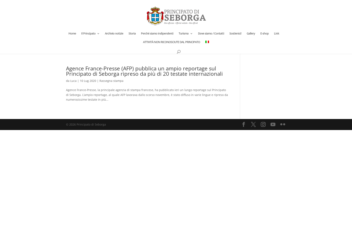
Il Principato (88, 33)
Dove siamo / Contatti (211, 33)
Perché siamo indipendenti (157, 33)
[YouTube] (273, 124)
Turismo (184, 33)
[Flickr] (282, 124)
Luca (73, 81)
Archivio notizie (114, 33)
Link (276, 33)
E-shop (264, 33)
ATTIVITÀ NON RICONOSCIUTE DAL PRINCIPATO (171, 42)
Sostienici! (235, 33)
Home (72, 33)
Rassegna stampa (111, 81)
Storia (132, 33)
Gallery (251, 33)
